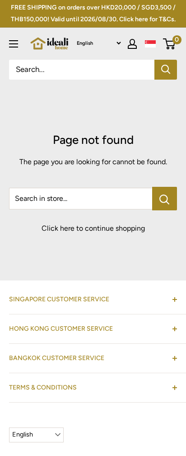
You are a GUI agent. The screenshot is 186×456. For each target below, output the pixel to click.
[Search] (165, 70)
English (22, 434)
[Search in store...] (164, 198)
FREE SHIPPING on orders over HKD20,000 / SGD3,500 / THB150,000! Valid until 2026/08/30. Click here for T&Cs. (93, 13)
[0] (169, 43)
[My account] (132, 44)
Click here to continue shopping (93, 228)
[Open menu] (13, 44)
